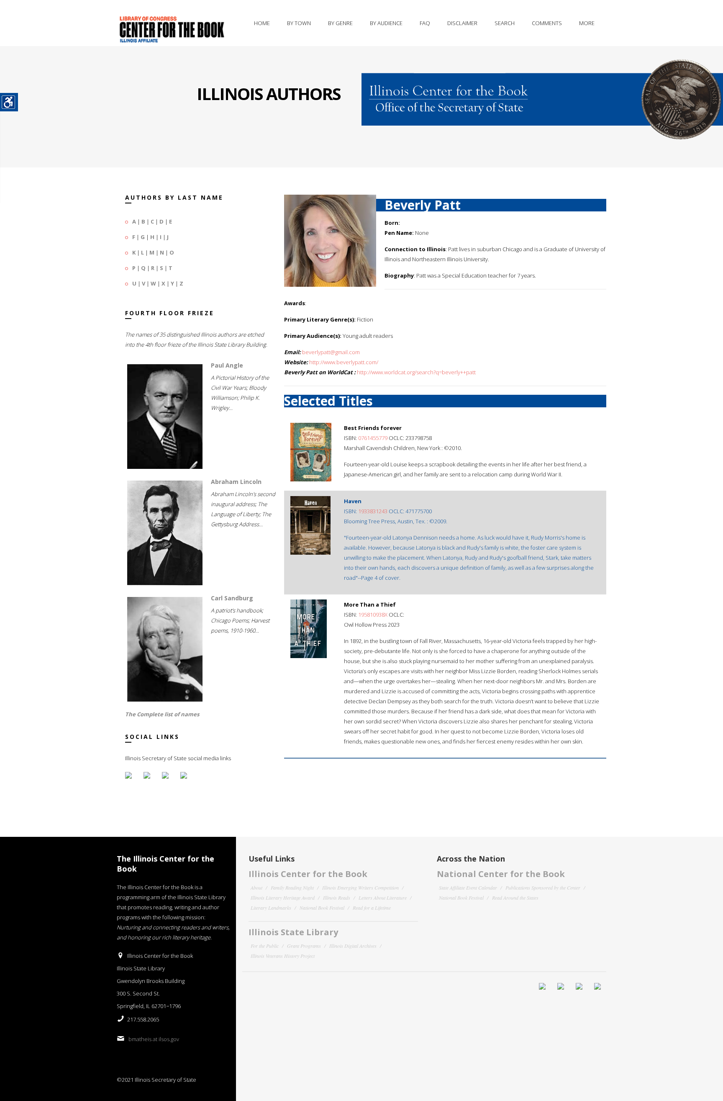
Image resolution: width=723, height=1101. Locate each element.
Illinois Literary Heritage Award (283, 897)
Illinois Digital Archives (353, 945)
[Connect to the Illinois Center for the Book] (542, 93)
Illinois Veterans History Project (283, 955)
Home (262, 23)
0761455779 (372, 438)
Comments (547, 23)
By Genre (340, 23)
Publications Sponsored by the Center (542, 887)
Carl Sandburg (232, 598)
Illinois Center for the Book (308, 874)
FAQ (425, 23)
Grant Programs (304, 945)
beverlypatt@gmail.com (331, 352)
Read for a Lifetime (372, 907)
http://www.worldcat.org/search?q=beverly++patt (416, 372)
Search (505, 23)
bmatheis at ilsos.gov (153, 1039)
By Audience (386, 23)
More (587, 23)
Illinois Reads (336, 897)
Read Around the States (515, 897)
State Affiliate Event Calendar (468, 887)
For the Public (265, 945)
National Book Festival (322, 907)
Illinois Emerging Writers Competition (360, 887)
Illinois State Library (293, 932)
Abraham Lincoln (236, 482)
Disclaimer (462, 23)
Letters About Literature (383, 897)
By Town (299, 23)
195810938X (372, 614)
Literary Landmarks (271, 907)
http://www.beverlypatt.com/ (343, 362)
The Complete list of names (162, 714)
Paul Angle (227, 365)
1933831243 (372, 511)
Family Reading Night (292, 887)
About (256, 887)
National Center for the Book (501, 874)
